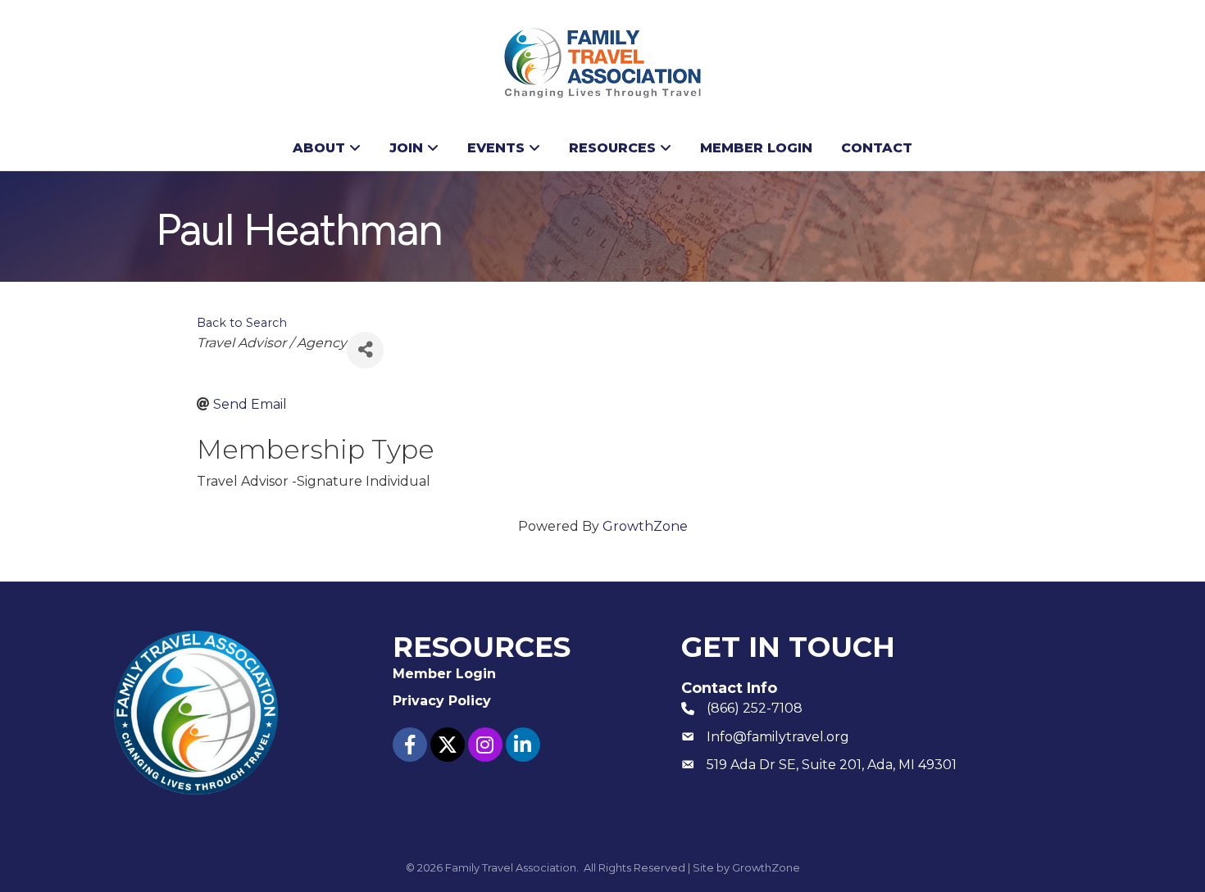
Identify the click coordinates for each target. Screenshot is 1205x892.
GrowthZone (645, 526)
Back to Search (242, 322)
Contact (876, 148)
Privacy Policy (442, 701)
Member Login (756, 148)
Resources (612, 148)
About (319, 148)
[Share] (365, 350)
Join (406, 148)
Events (496, 148)
